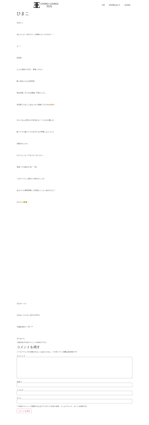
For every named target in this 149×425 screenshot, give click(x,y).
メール (20, 390)
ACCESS (127, 5)
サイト (19, 398)
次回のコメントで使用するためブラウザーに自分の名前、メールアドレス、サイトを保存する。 (53, 406)
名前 (19, 382)
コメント (21, 356)
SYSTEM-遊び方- (115, 5)
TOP (103, 5)
